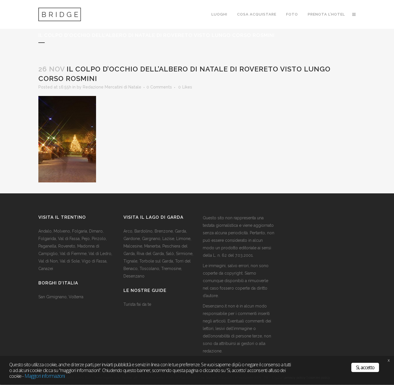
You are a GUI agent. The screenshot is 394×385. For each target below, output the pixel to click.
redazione (212, 351)
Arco (127, 231)
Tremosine (171, 268)
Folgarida (47, 238)
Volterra (76, 297)
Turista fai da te (137, 304)
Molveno (62, 231)
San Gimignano (52, 297)
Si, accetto (365, 367)
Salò (170, 253)
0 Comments (159, 87)
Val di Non (48, 261)
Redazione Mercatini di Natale (112, 87)
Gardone (131, 238)
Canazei (45, 268)
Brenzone (164, 231)
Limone (183, 238)
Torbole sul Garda (156, 261)
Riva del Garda (150, 253)
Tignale (130, 261)
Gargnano (151, 238)
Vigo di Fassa (94, 261)
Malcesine (132, 246)
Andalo (45, 231)
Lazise (168, 238)
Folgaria (79, 231)
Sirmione (184, 253)
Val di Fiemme (73, 253)
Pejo (86, 238)
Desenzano (134, 276)
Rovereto (66, 246)
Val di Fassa (69, 238)
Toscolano (149, 268)
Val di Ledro (100, 253)
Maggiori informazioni (45, 375)
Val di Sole (70, 261)
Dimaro (96, 231)
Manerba (152, 246)
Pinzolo (99, 238)
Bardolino (143, 231)
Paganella (47, 246)
